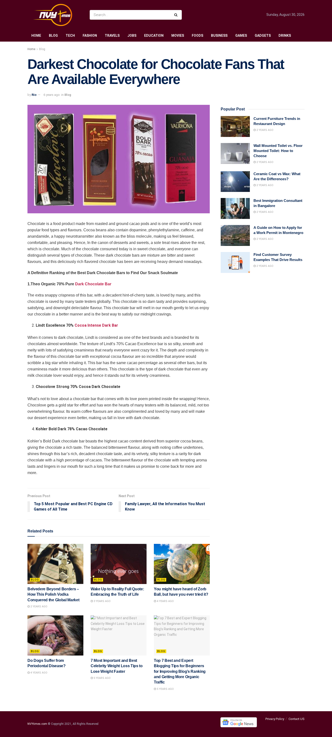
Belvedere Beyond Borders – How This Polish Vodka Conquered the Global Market (53, 594)
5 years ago (102, 678)
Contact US (296, 719)
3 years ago (102, 601)
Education (154, 35)
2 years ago (38, 606)
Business (219, 35)
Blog (53, 35)
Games (241, 35)
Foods (197, 35)
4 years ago (165, 601)
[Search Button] (177, 15)
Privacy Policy (274, 719)
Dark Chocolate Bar (93, 284)
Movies (177, 35)
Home (36, 35)
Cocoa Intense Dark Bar (96, 325)
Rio (34, 95)
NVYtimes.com (37, 724)
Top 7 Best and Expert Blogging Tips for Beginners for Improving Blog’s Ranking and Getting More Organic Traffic (180, 671)
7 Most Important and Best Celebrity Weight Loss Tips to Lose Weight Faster (117, 666)
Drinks (285, 35)
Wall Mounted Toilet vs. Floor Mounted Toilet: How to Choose (278, 151)
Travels (112, 35)
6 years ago (52, 95)
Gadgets (263, 35)
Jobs (131, 35)
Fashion (90, 35)
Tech (70, 35)
